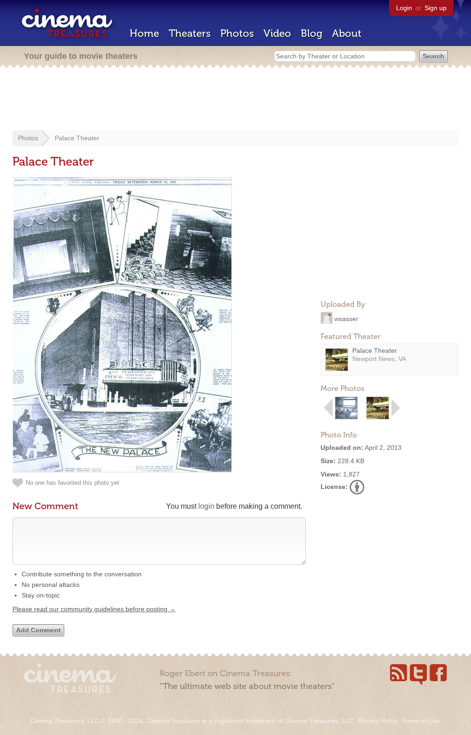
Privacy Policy (377, 720)
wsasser (346, 318)
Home (144, 33)
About (347, 33)
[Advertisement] (235, 100)
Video (277, 33)
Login (404, 7)
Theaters (190, 33)
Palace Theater (77, 138)
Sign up (436, 7)
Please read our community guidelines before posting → (94, 609)
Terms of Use (420, 720)
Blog (311, 33)
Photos (237, 33)
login (206, 506)
